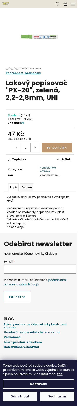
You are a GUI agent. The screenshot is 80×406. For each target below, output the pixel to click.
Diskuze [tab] (27, 187)
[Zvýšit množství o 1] (35, 147)
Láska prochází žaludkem (23, 342)
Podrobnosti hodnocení (23, 73)
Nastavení (38, 384)
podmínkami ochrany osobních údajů (35, 282)
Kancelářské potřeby (48, 169)
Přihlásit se (17, 297)
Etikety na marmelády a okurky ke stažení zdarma (35, 326)
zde (60, 374)
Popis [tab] (13, 187)
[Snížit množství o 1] (16, 147)
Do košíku (59, 148)
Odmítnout (19, 396)
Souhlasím (57, 396)
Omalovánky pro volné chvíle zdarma (31, 332)
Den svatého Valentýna (21, 347)
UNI (22, 123)
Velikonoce (12, 337)
